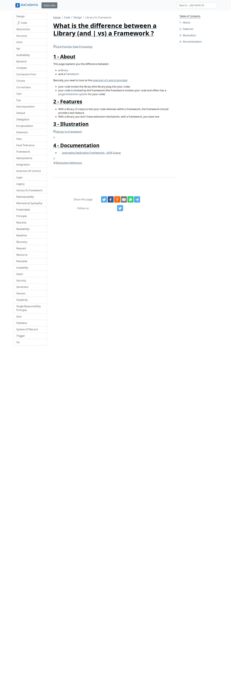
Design (20, 16)
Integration (23, 164)
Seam (19, 274)
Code (23, 23)
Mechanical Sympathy (29, 203)
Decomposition (25, 106)
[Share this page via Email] (124, 199)
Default (20, 113)
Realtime (21, 235)
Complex (21, 68)
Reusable (21, 261)
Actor (19, 42)
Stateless (21, 323)
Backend (21, 61)
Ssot (19, 316)
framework (72, 74)
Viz (18, 342)
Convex (20, 80)
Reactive (21, 222)
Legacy (20, 184)
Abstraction (23, 29)
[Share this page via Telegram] (137, 199)
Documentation (192, 41)
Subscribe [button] (49, 5)
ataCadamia (29, 5)
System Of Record (27, 329)
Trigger (20, 336)
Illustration (189, 35)
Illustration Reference (69, 163)
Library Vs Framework (29, 190)
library (64, 70)
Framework (23, 151)
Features (188, 29)
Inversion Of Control (28, 171)
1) (54, 137)
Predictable (23, 209)
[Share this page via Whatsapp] (130, 199)
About (186, 22)
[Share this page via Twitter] (104, 199)
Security (21, 280)
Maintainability (25, 196)
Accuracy (21, 35)
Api (18, 48)
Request (21, 248)
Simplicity (22, 300)
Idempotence (24, 158)
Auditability (23, 55)
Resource (22, 254)
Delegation (22, 119)
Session (20, 293)
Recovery (21, 242)
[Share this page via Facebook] (111, 199)
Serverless (22, 287)
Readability (22, 229)
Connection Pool (26, 74)
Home (56, 17)
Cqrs (19, 93)
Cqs (18, 100)
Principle (21, 216)
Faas (19, 138)
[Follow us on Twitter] (120, 208)
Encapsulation (24, 126)
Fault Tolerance (25, 145)
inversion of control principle (110, 80)
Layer (19, 177)
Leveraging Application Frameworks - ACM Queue (91, 152)
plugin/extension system (73, 94)
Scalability (22, 267)
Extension (22, 132)
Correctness (23, 87)
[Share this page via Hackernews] (117, 199)
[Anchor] (78, 56)
